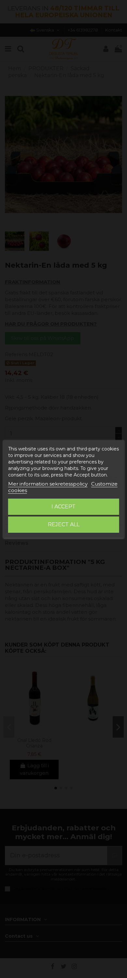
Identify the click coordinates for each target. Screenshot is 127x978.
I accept (63, 506)
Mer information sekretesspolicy (48, 484)
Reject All (63, 524)
